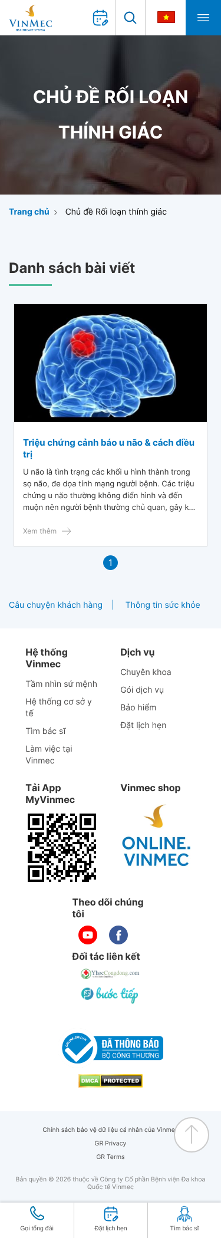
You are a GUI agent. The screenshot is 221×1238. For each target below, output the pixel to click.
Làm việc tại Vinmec (48, 755)
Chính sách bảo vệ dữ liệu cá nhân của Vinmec (110, 1130)
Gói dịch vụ (142, 690)
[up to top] (191, 1135)
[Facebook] (118, 935)
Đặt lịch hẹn (143, 725)
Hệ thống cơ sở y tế (58, 708)
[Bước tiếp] (110, 995)
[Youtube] (87, 935)
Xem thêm (40, 530)
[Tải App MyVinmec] (61, 847)
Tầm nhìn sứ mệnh (61, 684)
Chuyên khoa (145, 672)
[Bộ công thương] (111, 1048)
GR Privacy (111, 1143)
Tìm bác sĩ (45, 731)
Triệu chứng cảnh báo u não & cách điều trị (108, 448)
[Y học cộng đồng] (110, 974)
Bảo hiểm (138, 708)
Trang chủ (29, 212)
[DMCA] (110, 1081)
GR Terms (110, 1157)
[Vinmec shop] (156, 835)
